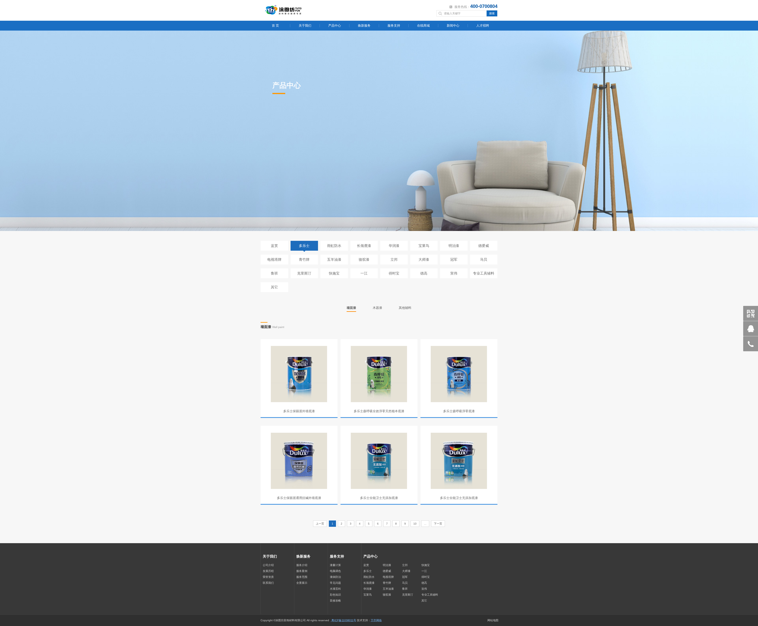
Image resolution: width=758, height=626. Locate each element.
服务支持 (393, 25)
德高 (423, 273)
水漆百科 (335, 588)
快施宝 (334, 273)
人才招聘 (482, 25)
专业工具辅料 (483, 273)
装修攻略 (335, 600)
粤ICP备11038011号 (343, 620)
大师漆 (423, 260)
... (425, 523)
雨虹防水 (334, 246)
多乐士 (304, 246)
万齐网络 (376, 620)
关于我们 (305, 25)
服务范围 (301, 576)
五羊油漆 (334, 260)
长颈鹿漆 (364, 246)
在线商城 (423, 25)
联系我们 (268, 582)
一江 (364, 273)
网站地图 (492, 620)
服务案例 (301, 571)
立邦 (394, 260)
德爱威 (483, 246)
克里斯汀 (304, 273)
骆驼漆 (364, 260)
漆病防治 (335, 576)
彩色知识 (335, 594)
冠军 (453, 260)
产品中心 (334, 25)
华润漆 (394, 246)
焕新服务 (364, 25)
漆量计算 (335, 565)
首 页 (275, 25)
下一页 (438, 523)
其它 (274, 287)
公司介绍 (268, 565)
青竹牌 (304, 260)
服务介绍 (301, 565)
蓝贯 (274, 246)
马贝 (483, 260)
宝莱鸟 (423, 246)
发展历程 (268, 571)
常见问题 (335, 582)
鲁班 (274, 273)
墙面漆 (351, 307)
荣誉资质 (268, 576)
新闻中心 (453, 25)
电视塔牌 (274, 260)
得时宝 (394, 273)
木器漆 (377, 307)
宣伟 (453, 273)
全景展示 (301, 582)
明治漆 (453, 246)
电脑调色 (335, 571)
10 (415, 523)
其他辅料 (405, 307)
